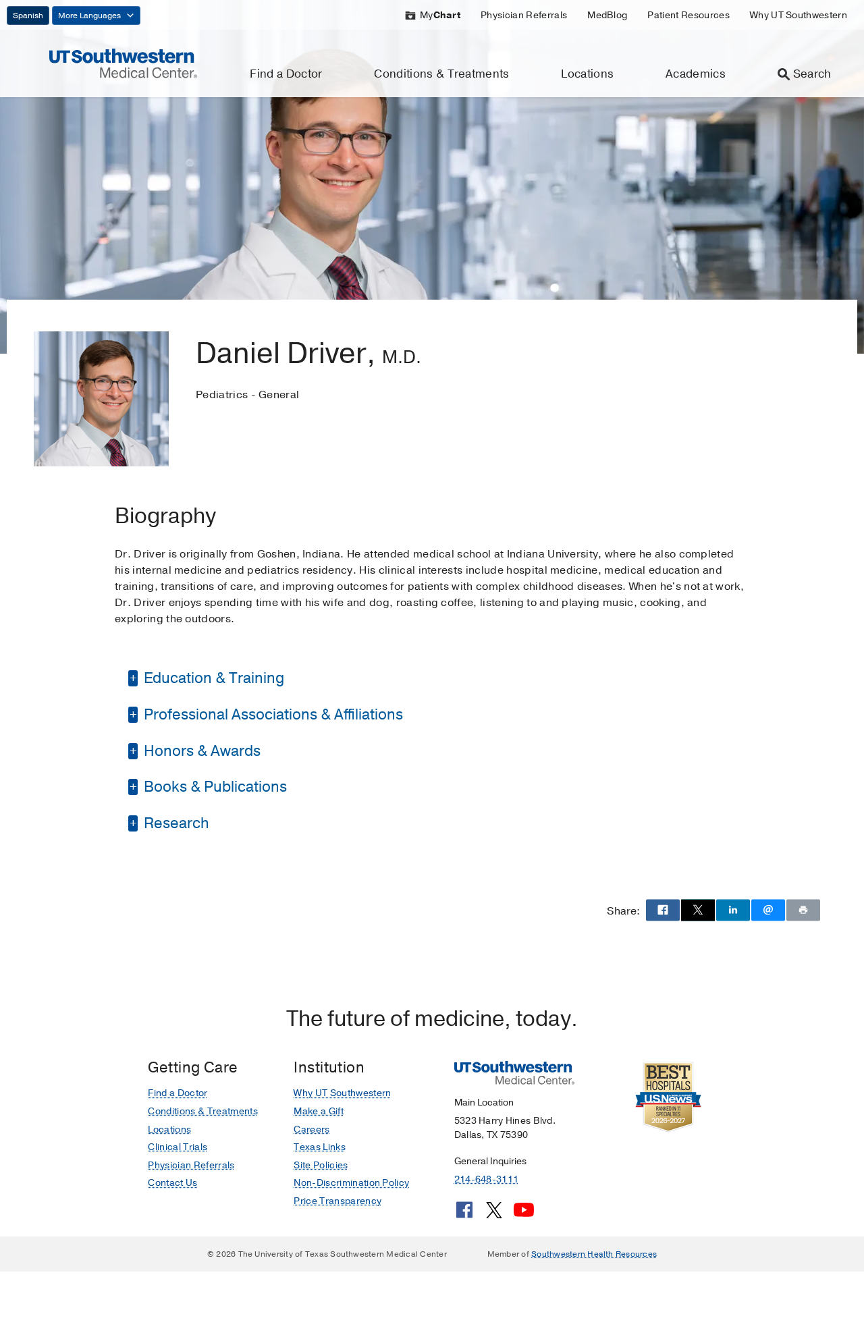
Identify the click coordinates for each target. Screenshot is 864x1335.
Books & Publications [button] (213, 787)
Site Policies (321, 1165)
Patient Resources (688, 15)
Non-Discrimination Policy (351, 1182)
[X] (494, 1214)
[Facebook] (464, 1214)
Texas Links (320, 1147)
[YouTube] (524, 1214)
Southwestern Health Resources (594, 1254)
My (440, 15)
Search (812, 74)
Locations (587, 74)
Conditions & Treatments (441, 74)
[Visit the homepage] (123, 62)
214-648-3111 (486, 1179)
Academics (696, 74)
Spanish (28, 15)
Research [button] (174, 823)
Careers (311, 1129)
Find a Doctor (286, 74)
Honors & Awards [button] (200, 751)
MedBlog (607, 15)
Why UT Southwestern (798, 15)
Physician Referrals (524, 15)
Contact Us (172, 1182)
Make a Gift (319, 1111)
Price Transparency (337, 1201)
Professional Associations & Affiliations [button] (271, 715)
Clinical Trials (177, 1147)
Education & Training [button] (212, 678)
